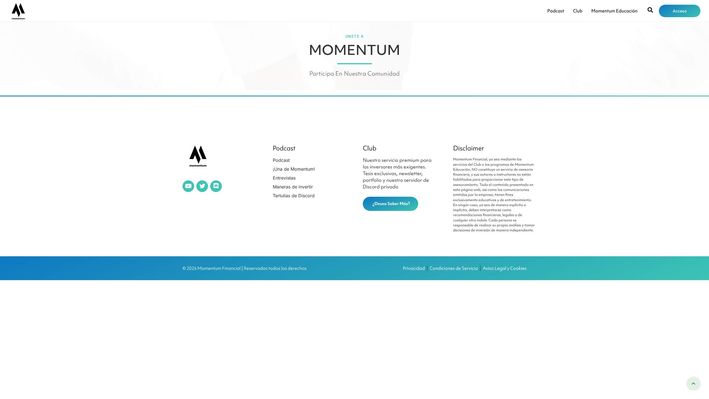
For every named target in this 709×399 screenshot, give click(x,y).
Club (577, 11)
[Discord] (216, 186)
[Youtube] (188, 186)
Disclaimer (468, 148)
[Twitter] (202, 186)
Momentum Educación (614, 11)
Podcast (555, 11)
